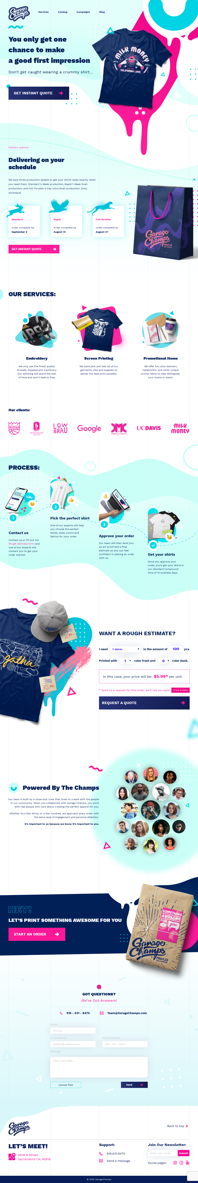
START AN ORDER (30, 934)
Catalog (62, 11)
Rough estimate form (21, 543)
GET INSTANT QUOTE (33, 93)
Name (53, 1024)
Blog (102, 11)
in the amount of (155, 649)
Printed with (108, 660)
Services (43, 11)
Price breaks (180, 690)
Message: (55, 1051)
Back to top (176, 1126)
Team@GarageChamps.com (127, 1013)
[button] (125, 649)
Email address (58, 1037)
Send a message (118, 1161)
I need (103, 649)
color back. (180, 660)
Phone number (111, 1037)
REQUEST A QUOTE (119, 703)
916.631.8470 (115, 1153)
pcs (186, 649)
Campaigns (83, 11)
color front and (144, 660)
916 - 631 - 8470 (78, 1013)
